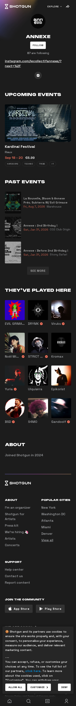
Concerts (12, 545)
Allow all (15, 687)
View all (47, 540)
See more (38, 271)
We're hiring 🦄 (17, 532)
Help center (14, 569)
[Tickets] (47, 701)
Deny (64, 687)
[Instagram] (38, 75)
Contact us (14, 576)
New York (48, 507)
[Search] (28, 701)
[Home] (18, 6)
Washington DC (53, 514)
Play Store (53, 609)
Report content (17, 582)
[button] (38, 45)
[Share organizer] (67, 6)
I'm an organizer (17, 507)
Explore (53, 6)
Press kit (11, 525)
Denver (46, 533)
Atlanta (47, 520)
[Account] (66, 701)
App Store (21, 609)
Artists (10, 538)
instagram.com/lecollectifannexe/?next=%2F (33, 63)
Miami (46, 527)
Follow (38, 45)
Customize (37, 687)
